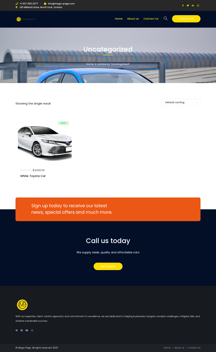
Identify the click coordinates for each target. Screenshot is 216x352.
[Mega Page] (26, 19)
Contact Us (186, 18)
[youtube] (27, 330)
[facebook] (22, 330)
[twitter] (16, 330)
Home (89, 64)
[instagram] (32, 330)
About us (179, 347)
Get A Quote (108, 266)
